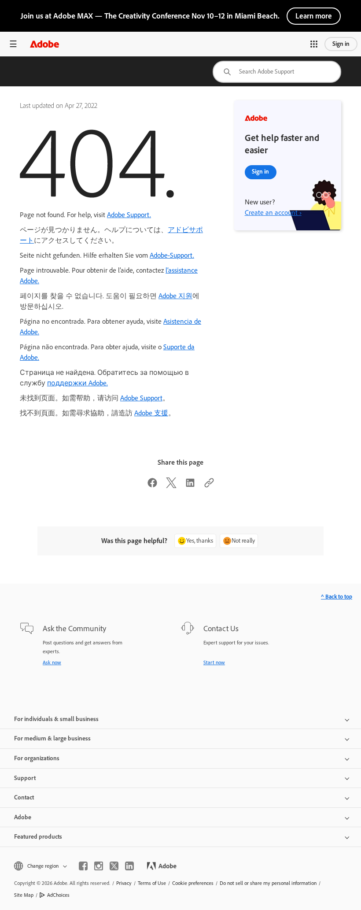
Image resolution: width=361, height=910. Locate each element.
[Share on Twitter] (171, 485)
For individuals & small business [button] (56, 719)
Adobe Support (141, 398)
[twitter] (114, 866)
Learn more (313, 15)
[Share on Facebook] (152, 485)
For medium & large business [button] (52, 738)
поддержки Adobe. (77, 383)
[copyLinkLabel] (209, 485)
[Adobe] (44, 44)
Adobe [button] (22, 817)
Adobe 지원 (175, 296)
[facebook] (83, 866)
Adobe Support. (129, 215)
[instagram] (98, 866)
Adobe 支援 (151, 413)
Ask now (52, 662)
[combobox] (277, 72)
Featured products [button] (38, 836)
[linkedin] (129, 866)
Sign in (341, 44)
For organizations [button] (36, 758)
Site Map (23, 895)
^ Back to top (336, 596)
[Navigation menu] (13, 44)
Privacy (124, 883)
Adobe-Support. (172, 255)
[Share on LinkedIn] (190, 485)
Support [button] (25, 778)
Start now (214, 662)
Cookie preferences (193, 883)
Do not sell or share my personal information (268, 883)
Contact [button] (24, 797)
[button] (314, 44)
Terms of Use (152, 883)
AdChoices (58, 895)
